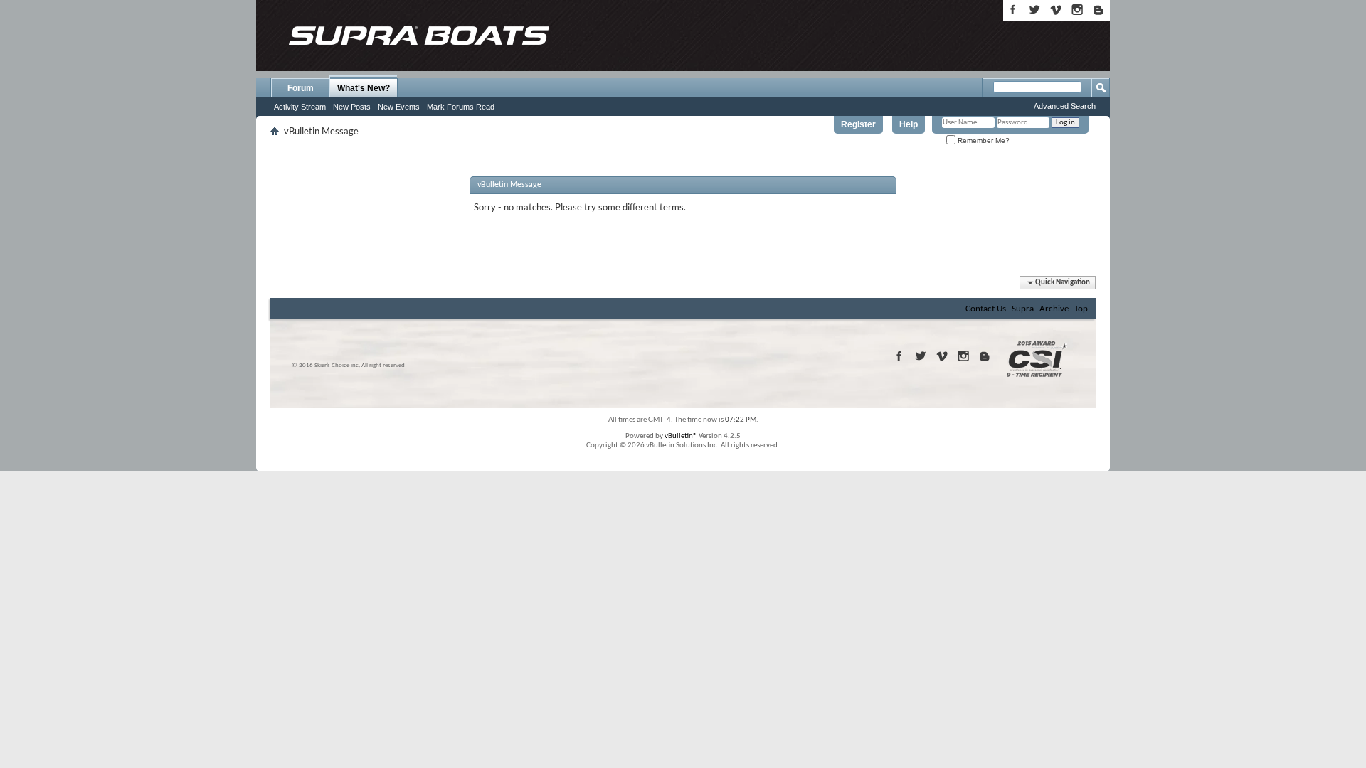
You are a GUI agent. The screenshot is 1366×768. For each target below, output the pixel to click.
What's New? (363, 88)
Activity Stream (300, 106)
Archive (1054, 309)
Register (858, 124)
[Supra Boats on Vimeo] (1056, 9)
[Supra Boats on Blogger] (1098, 9)
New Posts (352, 106)
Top (1081, 309)
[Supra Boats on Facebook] (1013, 9)
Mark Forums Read (460, 106)
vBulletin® (681, 436)
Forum (300, 88)
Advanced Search (1065, 106)
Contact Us (985, 309)
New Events (399, 106)
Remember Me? (982, 140)
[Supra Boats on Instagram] (1077, 9)
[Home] (418, 35)
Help (908, 124)
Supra (1023, 309)
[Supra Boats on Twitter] (1034, 9)
